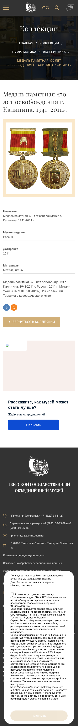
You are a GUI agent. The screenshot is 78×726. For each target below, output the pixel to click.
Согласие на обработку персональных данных (32, 563)
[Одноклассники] (14, 307)
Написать (33, 425)
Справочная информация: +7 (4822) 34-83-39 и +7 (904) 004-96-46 (40, 525)
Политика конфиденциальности (24, 555)
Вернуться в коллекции (33, 322)
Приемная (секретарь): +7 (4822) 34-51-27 (37, 515)
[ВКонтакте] (6, 307)
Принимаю (39, 715)
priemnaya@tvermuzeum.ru (27, 535)
